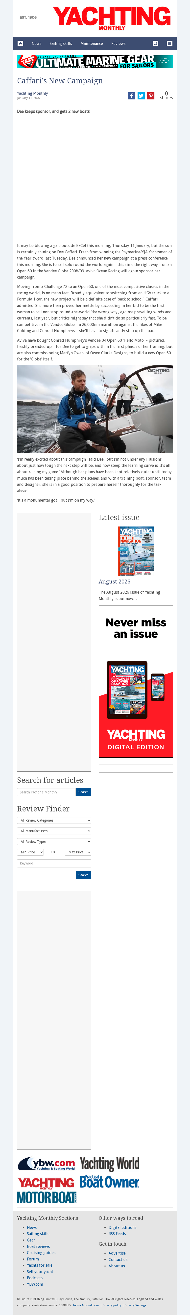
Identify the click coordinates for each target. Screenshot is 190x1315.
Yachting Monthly (32, 93)
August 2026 (114, 582)
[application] (95, 409)
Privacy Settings (135, 1305)
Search (83, 792)
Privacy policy (112, 1305)
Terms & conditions (85, 1305)
